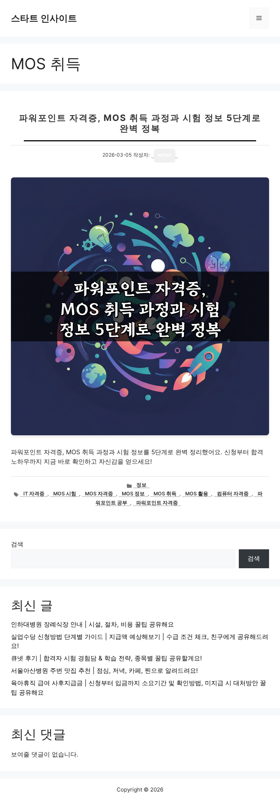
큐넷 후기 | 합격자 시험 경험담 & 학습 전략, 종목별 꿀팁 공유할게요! (106, 658)
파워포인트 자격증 (157, 503)
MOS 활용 (196, 493)
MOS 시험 (64, 493)
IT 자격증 (33, 493)
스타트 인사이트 (44, 18)
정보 (141, 485)
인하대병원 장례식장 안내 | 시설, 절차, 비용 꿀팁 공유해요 (92, 624)
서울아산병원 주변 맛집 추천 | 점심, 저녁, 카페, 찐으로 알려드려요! (104, 670)
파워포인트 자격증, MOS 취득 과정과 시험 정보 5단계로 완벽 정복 (140, 123)
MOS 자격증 (99, 493)
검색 (17, 544)
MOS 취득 (164, 493)
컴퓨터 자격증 (233, 493)
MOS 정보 (133, 493)
